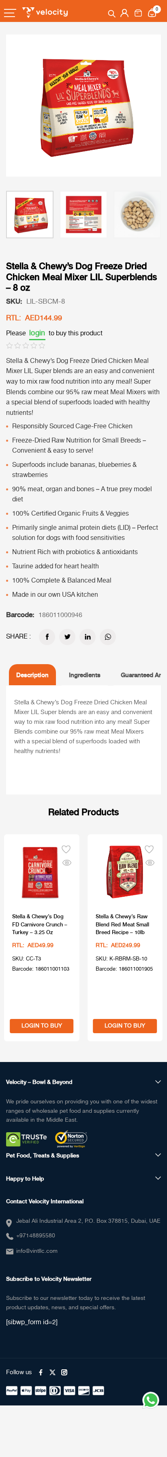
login (37, 333)
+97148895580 (35, 1235)
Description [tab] (32, 674)
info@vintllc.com (37, 1251)
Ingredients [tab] (85, 674)
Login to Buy (41, 1025)
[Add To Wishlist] (66, 848)
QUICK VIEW (66, 861)
